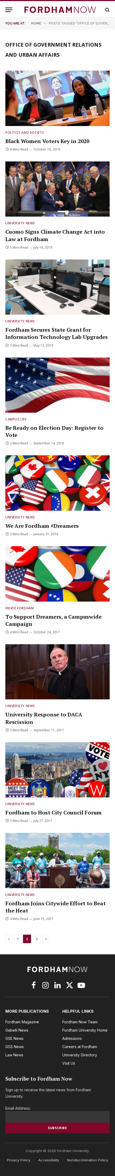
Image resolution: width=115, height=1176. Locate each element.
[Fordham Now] (60, 9)
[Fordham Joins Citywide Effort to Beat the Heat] (57, 860)
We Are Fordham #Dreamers (42, 525)
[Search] (107, 10)
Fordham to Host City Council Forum (53, 812)
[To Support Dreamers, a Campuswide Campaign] (57, 573)
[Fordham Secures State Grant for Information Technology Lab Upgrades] (57, 287)
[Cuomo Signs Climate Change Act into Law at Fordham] (57, 189)
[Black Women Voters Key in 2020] (57, 98)
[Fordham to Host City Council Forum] (57, 769)
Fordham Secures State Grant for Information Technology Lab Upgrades (56, 333)
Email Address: (18, 1108)
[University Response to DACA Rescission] (57, 671)
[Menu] (8, 10)
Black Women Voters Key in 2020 (47, 141)
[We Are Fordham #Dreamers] (57, 482)
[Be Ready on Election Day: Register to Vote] (57, 385)
